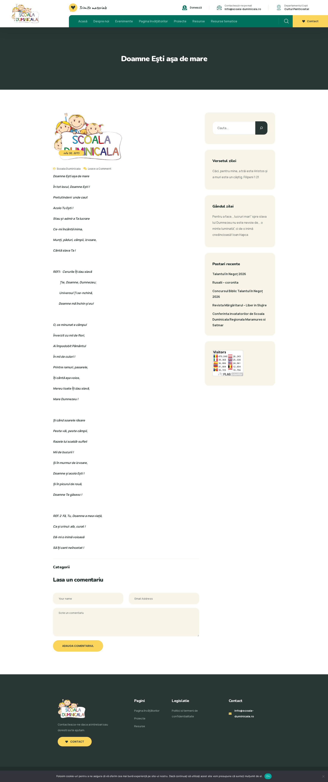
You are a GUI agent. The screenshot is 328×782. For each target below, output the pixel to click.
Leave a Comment (99, 168)
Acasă (82, 21)
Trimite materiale (92, 7)
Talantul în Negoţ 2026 (229, 274)
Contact (313, 21)
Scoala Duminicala (68, 168)
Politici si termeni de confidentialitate (185, 713)
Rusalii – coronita (225, 282)
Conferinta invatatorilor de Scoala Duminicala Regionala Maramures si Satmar (239, 319)
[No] (323, 776)
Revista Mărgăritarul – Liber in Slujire (239, 305)
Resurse (198, 21)
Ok (268, 776)
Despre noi (101, 21)
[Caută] (261, 128)
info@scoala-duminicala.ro (243, 9)
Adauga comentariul (78, 646)
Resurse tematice (224, 21)
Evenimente (124, 21)
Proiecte (180, 21)
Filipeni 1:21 (251, 177)
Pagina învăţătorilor (153, 21)
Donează (196, 7)
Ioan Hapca (240, 235)
